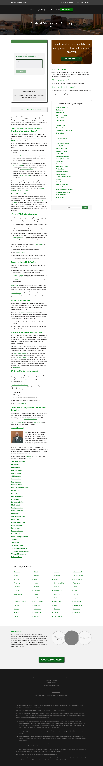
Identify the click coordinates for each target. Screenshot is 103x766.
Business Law (15, 467)
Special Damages (17, 279)
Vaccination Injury (17, 545)
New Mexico (57, 590)
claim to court (22, 403)
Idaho (16, 616)
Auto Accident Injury (18, 461)
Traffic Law (15, 542)
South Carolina (78, 575)
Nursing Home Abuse (18, 516)
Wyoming (76, 612)
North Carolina (58, 598)
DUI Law (14, 493)
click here (44, 754)
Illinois (36, 572)
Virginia (75, 598)
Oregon (56, 612)
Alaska (16, 575)
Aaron (26, 432)
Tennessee (76, 583)
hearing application (22, 357)
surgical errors (21, 252)
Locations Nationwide (67, 2)
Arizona (16, 579)
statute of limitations (26, 312)
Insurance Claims (17, 511)
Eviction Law (15, 499)
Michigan (37, 605)
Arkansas (17, 583)
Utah (75, 590)
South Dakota (77, 579)
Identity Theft (15, 505)
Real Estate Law (16, 534)
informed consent (17, 237)
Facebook (54, 682)
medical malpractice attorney (20, 385)
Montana (56, 572)
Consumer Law (16, 479)
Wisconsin (76, 609)
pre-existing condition (27, 169)
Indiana (36, 575)
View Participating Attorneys (59, 710)
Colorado (17, 590)
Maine (36, 594)
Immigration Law (17, 508)
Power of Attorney (17, 525)
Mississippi (37, 612)
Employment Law (17, 496)
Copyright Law (60, 125)
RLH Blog (87, 2)
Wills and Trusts (61, 194)
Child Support (16, 476)
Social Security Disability (19, 536)
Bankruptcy (15, 464)
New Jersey (57, 587)
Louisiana (37, 590)
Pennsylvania (58, 616)
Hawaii (16, 612)
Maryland (37, 598)
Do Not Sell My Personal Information (51, 685)
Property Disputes (17, 531)
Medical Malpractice (62, 156)
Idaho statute (14, 285)
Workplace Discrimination (20, 551)
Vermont (76, 594)
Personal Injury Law (18, 522)
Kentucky (37, 587)
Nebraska (57, 575)
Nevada (56, 579)
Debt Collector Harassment (20, 487)
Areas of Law (79, 2)
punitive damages (16, 293)
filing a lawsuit (39, 244)
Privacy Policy (54, 680)
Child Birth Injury (17, 470)
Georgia (16, 609)
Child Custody (16, 473)
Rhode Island (77, 572)
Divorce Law (15, 490)
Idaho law (17, 181)
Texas (75, 587)
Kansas (36, 583)
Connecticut (18, 594)
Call (72, 58)
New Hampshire (59, 583)
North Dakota (58, 601)
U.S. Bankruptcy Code (61, 759)
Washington (77, 601)
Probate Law (15, 528)
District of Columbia (20, 601)
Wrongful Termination (18, 554)
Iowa (35, 579)
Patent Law (59, 161)
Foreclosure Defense (17, 502)
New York (57, 594)
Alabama (17, 572)
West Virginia (77, 605)
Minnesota (37, 609)
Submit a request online (17, 422)
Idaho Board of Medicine (20, 353)
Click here (50, 751)
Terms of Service (44, 695)
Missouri (37, 616)
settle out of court (17, 367)
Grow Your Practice (56, 692)
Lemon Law (15, 513)
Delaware (17, 598)
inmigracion (59, 197)
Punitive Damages (18, 275)
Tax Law (58, 179)
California (17, 587)
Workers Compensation (19, 548)
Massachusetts (38, 601)
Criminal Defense (17, 485)
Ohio (55, 605)
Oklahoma (57, 609)
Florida (16, 605)
